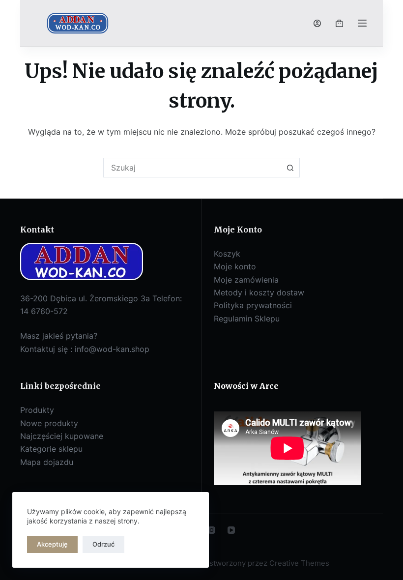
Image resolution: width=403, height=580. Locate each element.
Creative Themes (299, 563)
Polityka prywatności (253, 305)
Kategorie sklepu (51, 449)
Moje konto (235, 266)
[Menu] (362, 23)
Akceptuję (52, 544)
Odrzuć (103, 544)
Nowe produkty (49, 423)
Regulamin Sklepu (247, 318)
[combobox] (192, 167)
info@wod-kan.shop (112, 349)
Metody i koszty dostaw (259, 292)
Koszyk (227, 254)
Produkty (37, 410)
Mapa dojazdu (46, 462)
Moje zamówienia (246, 280)
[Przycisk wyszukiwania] (290, 167)
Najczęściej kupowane (61, 436)
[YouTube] (231, 530)
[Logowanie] (317, 23)
